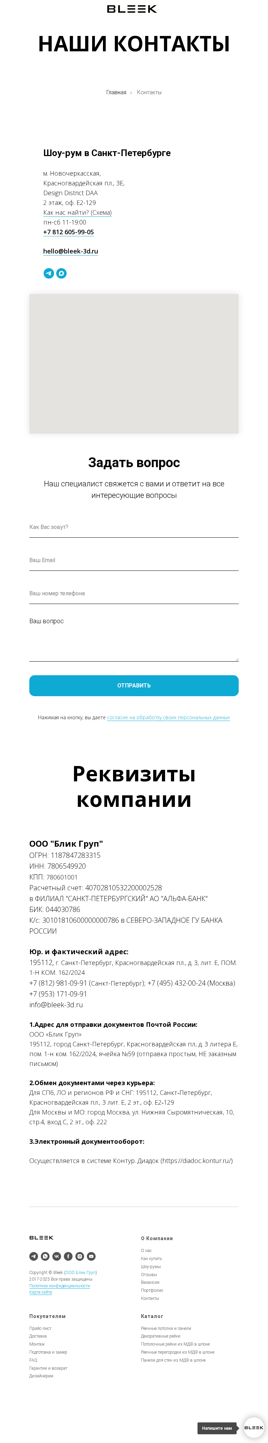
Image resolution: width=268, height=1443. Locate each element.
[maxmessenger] (61, 273)
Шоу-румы (151, 1266)
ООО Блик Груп (80, 1272)
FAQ (33, 1360)
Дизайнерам (41, 1376)
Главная (116, 92)
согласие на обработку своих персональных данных (168, 717)
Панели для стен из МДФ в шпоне (173, 1360)
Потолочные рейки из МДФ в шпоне (175, 1344)
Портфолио (152, 1290)
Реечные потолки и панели (166, 1328)
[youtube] (91, 1256)
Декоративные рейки (160, 1336)
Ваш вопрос (46, 621)
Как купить (151, 1258)
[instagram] (79, 1256)
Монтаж (37, 1344)
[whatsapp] (45, 1256)
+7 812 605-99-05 (68, 232)
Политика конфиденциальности (59, 1285)
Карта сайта (40, 1292)
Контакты (150, 1298)
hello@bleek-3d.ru (70, 251)
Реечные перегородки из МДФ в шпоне (177, 1352)
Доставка (38, 1336)
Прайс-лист (40, 1328)
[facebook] (68, 1256)
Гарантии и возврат (48, 1368)
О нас (146, 1250)
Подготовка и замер (48, 1352)
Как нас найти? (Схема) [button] (77, 212)
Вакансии (150, 1282)
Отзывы (149, 1274)
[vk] (56, 1256)
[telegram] (49, 273)
